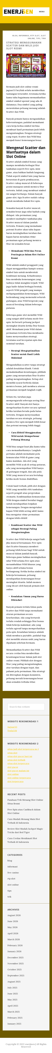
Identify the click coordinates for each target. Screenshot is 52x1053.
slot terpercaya (15, 781)
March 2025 (13, 1011)
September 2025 (15, 975)
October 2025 (14, 969)
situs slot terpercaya (18, 763)
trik (43, 38)
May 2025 (12, 999)
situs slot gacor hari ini (19, 756)
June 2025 (12, 993)
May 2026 (12, 927)
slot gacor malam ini (18, 770)
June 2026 (12, 921)
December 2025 (15, 957)
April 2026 (12, 933)
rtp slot (35, 35)
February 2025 (14, 1017)
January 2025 (14, 1023)
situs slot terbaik (16, 759)
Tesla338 (12, 730)
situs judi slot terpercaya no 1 (23, 749)
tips (38, 38)
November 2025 (15, 963)
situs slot (12, 752)
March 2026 (13, 939)
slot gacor (12, 767)
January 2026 (14, 951)
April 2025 (12, 1005)
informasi (24, 35)
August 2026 (14, 915)
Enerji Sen (18, 11)
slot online (13, 774)
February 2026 (15, 945)
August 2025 (14, 981)
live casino (13, 872)
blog (15, 35)
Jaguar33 (12, 727)
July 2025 (12, 987)
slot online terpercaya (19, 777)
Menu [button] (42, 11)
